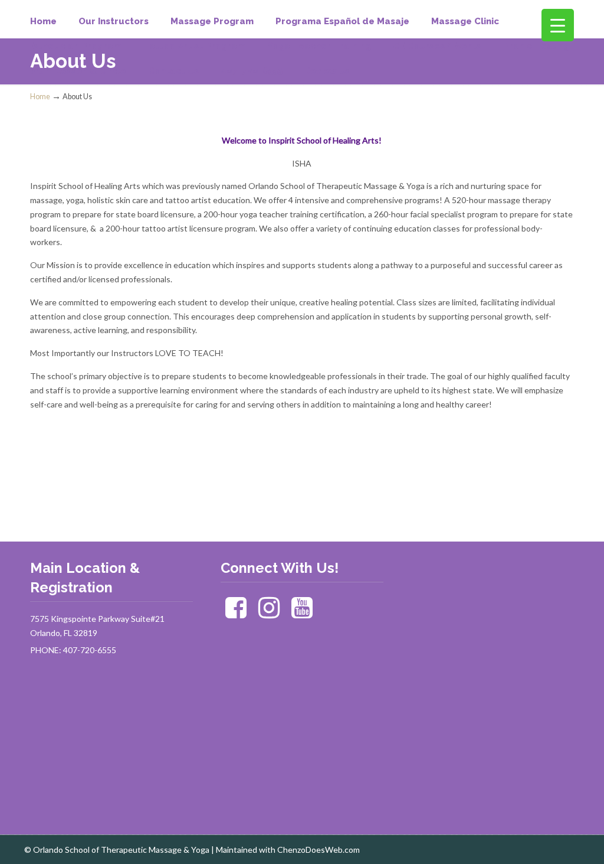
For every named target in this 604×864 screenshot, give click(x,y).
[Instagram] (268, 613)
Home (40, 96)
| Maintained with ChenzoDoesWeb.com (285, 850)
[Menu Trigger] (557, 25)
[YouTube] (301, 613)
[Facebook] (236, 613)
